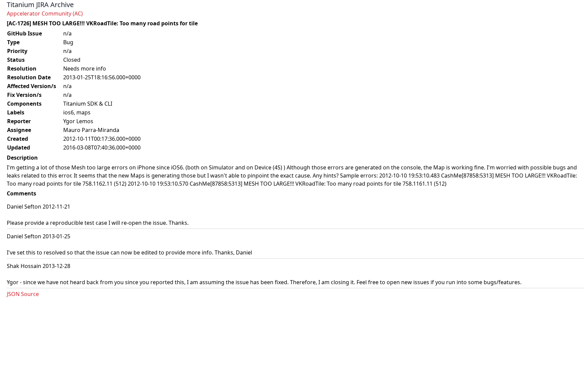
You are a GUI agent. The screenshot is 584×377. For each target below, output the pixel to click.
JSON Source (23, 294)
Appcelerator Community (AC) (45, 13)
